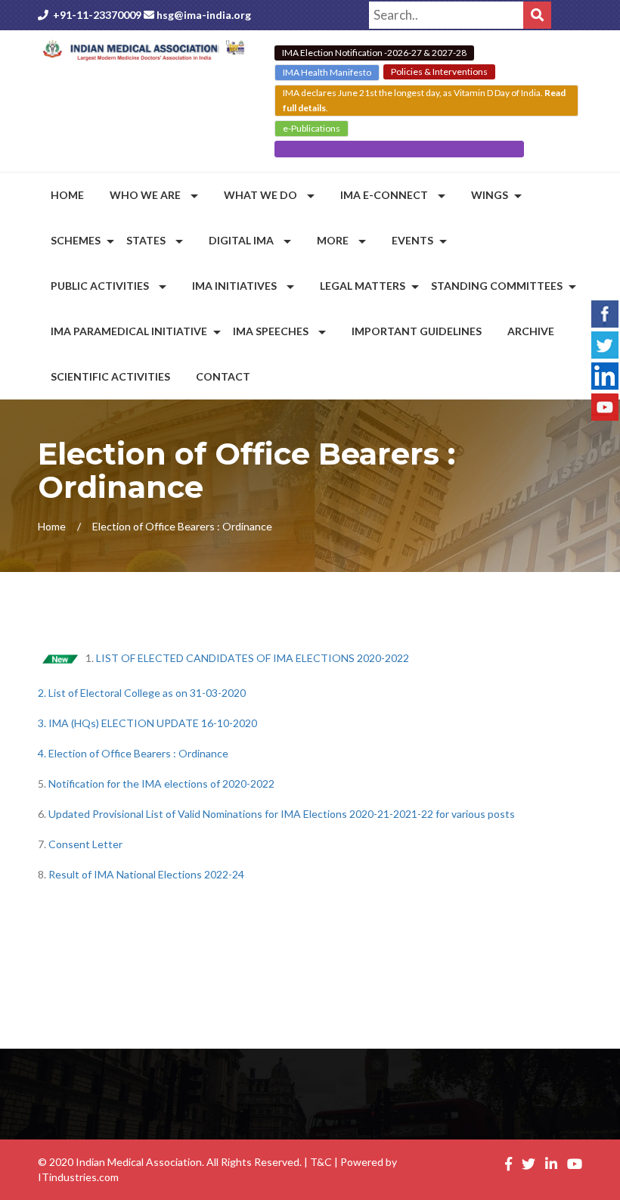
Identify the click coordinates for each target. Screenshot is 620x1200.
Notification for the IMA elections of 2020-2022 (161, 783)
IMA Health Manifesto (327, 72)
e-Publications (311, 128)
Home (52, 526)
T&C (321, 1161)
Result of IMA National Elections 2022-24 (146, 874)
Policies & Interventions (439, 71)
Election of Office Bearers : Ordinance (138, 753)
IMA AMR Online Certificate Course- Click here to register (399, 148)
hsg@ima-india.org (204, 14)
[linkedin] (604, 374)
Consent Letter (85, 844)
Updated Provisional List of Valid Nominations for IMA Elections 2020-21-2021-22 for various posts (281, 813)
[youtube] (604, 405)
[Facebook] (604, 312)
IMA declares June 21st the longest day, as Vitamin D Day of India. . (424, 100)
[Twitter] (604, 343)
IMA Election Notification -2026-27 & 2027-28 (374, 52)
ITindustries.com (78, 1176)
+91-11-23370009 (97, 14)
